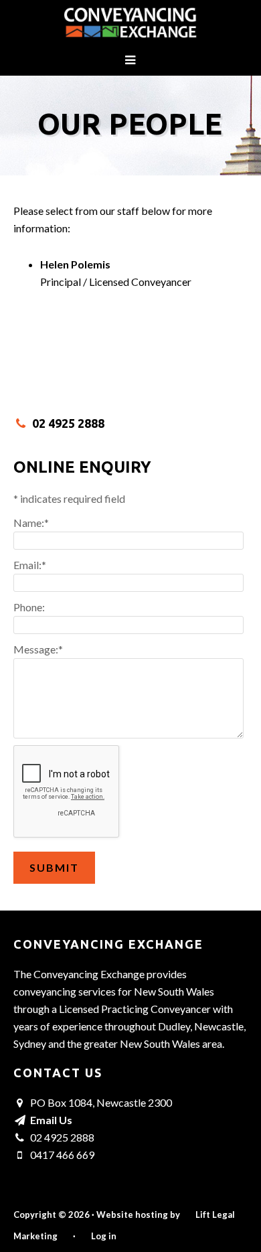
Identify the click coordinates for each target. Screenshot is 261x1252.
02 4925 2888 (68, 423)
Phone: (29, 607)
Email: (29, 564)
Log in (103, 1236)
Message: (38, 649)
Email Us (51, 1119)
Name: (31, 522)
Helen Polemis (75, 264)
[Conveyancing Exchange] (130, 29)
